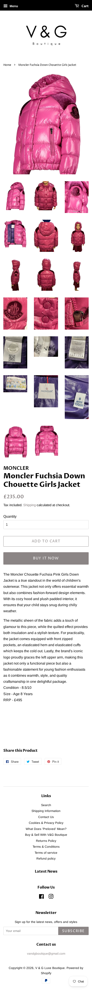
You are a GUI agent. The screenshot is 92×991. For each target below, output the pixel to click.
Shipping (29, 505)
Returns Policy (46, 840)
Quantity (10, 516)
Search (46, 805)
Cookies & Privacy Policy (46, 823)
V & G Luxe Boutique (50, 968)
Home (7, 65)
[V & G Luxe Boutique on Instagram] (50, 897)
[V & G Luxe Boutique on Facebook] (41, 897)
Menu (13, 6)
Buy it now (46, 558)
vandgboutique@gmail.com (46, 953)
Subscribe (73, 931)
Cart (85, 6)
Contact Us (46, 817)
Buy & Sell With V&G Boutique (46, 834)
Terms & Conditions (46, 846)
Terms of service (46, 852)
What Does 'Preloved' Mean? (46, 829)
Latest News (46, 871)
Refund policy (46, 858)
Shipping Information (46, 811)
